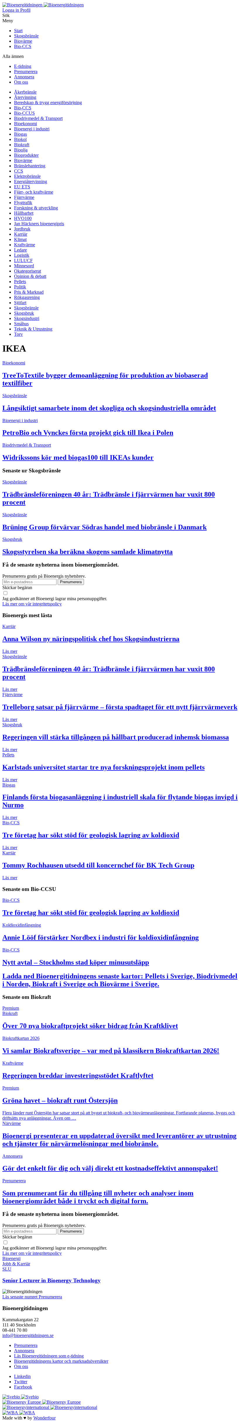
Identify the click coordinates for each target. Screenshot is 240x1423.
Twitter (20, 1381)
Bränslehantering (29, 165)
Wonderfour (44, 1417)
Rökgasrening (27, 297)
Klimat (20, 239)
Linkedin (22, 1376)
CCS (18, 170)
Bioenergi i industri (31, 128)
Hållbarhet (23, 213)
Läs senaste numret (20, 1296)
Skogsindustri (26, 318)
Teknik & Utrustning (33, 328)
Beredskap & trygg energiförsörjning (48, 102)
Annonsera (24, 76)
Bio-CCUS (24, 113)
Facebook (23, 1386)
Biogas (20, 134)
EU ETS (22, 186)
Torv (18, 334)
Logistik (21, 255)
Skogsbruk (24, 313)
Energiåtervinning (30, 181)
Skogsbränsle (26, 35)
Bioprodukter (26, 155)
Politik (20, 286)
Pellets (20, 281)
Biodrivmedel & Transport (38, 118)
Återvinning (25, 97)
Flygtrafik (23, 202)
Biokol (20, 139)
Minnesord (24, 265)
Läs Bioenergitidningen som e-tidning (49, 1355)
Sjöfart (20, 302)
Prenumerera (25, 71)
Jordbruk (22, 228)
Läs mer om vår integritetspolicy (32, 603)
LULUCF (23, 260)
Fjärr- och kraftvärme (33, 192)
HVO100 (23, 218)
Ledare (20, 249)
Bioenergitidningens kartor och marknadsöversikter (61, 1361)
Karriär (20, 234)
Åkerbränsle (25, 92)
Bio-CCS (22, 46)
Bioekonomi (25, 123)
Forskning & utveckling (36, 207)
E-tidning (22, 66)
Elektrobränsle (27, 176)
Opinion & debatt (30, 276)
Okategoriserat (27, 271)
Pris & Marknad (29, 292)
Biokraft (21, 144)
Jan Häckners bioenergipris (39, 223)
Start (18, 30)
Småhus (21, 323)
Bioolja (21, 149)
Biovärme (23, 41)
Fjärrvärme (24, 197)
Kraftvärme (24, 244)
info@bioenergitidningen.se (28, 1335)
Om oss (21, 82)
